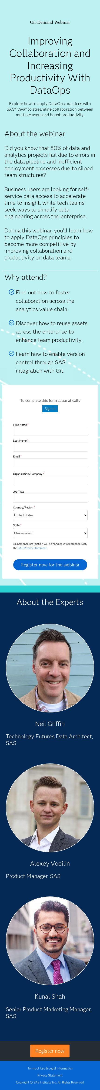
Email (17, 456)
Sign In (50, 408)
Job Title (18, 491)
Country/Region (24, 507)
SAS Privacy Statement (32, 548)
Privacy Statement (50, 1075)
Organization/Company (28, 474)
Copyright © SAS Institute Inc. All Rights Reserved (50, 1082)
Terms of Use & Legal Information (50, 1068)
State (17, 525)
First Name (20, 424)
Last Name (20, 440)
